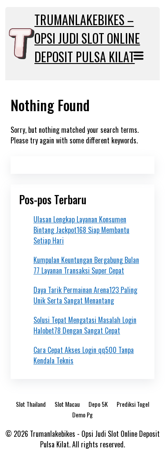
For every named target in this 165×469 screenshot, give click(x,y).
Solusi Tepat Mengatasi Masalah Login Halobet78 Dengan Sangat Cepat (84, 325)
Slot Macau (67, 404)
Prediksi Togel (133, 404)
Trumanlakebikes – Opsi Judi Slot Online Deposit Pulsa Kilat (87, 38)
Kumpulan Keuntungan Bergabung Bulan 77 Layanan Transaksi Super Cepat (86, 265)
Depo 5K (98, 404)
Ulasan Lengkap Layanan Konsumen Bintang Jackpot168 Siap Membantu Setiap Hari (81, 230)
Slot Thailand (31, 404)
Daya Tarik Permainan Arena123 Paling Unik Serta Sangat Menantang (85, 295)
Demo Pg (82, 414)
